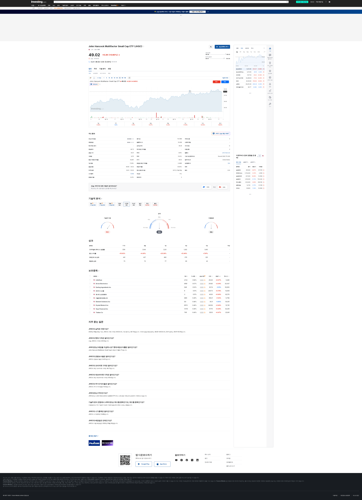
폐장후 (93, 62)
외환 (237, 48)
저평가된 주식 (67, 8)
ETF (34, 8)
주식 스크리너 (105, 5)
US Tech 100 (239, 78)
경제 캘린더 (96, 5)
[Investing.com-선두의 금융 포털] (38, 2)
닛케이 (238, 84)
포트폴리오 (229, 462)
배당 (109, 73)
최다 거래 (238, 162)
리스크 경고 (356, 495)
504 (229, 163)
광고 (206, 458)
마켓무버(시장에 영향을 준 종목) (246, 156)
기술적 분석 (94, 198)
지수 (242, 48)
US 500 (238, 75)
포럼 (109, 69)
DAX (237, 81)
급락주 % (252, 162)
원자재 (247, 48)
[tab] (93, 204)
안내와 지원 (208, 462)
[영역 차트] (94, 78)
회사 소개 (207, 454)
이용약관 (335, 495)
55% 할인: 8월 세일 (302, 2)
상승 (224, 187)
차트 (95, 69)
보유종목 (95, 73)
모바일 (228, 458)
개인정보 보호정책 (345, 495)
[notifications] (326, 2)
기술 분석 (102, 69)
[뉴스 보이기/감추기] (129, 78)
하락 (208, 187)
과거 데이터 (103, 73)
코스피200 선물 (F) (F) (242, 72)
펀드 (51, 8)
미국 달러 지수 (240, 87)
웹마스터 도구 (230, 466)
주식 (252, 48)
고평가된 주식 (76, 8)
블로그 (228, 454)
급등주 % (245, 162)
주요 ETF (40, 8)
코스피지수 (239, 69)
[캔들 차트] (90, 78)
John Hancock (226, 152)
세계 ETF (46, 8)
